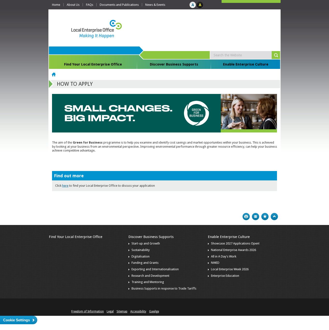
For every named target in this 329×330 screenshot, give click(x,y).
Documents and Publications (119, 5)
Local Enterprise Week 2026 (230, 269)
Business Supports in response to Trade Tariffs (164, 288)
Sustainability (141, 250)
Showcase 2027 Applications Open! (235, 243)
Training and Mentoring (148, 282)
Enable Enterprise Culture (245, 64)
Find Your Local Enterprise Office (93, 64)
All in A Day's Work (223, 256)
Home (56, 5)
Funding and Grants (145, 262)
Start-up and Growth (146, 243)
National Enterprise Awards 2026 (233, 250)
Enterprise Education (225, 275)
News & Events (155, 5)
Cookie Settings (16, 320)
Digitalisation (141, 256)
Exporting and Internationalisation (155, 269)
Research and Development (150, 275)
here (65, 185)
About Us (73, 5)
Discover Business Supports (174, 64)
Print (246, 216)
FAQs (89, 5)
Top (274, 216)
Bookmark (265, 216)
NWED (215, 262)
